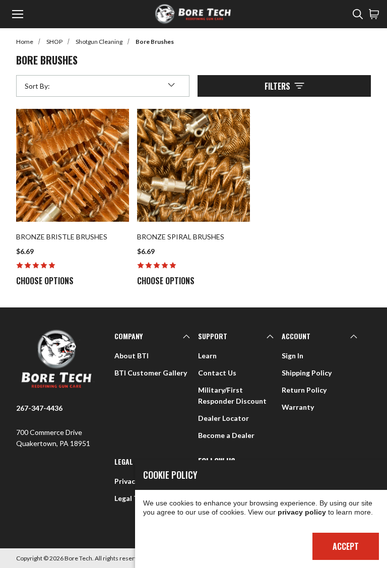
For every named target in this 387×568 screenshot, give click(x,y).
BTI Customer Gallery (150, 372)
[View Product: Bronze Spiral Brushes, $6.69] (193, 165)
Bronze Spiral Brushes (180, 236)
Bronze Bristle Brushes (61, 236)
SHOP (54, 41)
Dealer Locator (223, 418)
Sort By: (37, 88)
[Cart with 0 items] (374, 14)
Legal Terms (134, 498)
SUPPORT (212, 336)
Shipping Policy (307, 372)
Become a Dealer (226, 435)
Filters (277, 86)
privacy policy (302, 512)
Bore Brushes (155, 41)
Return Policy (304, 390)
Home (24, 41)
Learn (207, 355)
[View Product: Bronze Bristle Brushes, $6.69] (72, 165)
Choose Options (45, 280)
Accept (346, 546)
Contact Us (217, 372)
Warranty (298, 407)
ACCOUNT (296, 336)
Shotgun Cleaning (99, 41)
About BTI (131, 355)
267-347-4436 (39, 408)
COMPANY (128, 336)
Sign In (292, 355)
